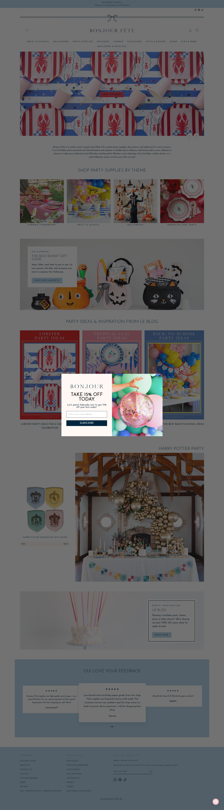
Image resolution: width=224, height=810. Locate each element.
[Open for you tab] (216, 802)
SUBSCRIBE (87, 423)
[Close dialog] (159, 377)
